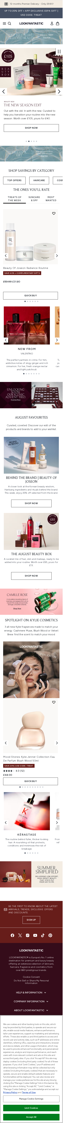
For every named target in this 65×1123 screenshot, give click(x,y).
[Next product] (56, 742)
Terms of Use (29, 1092)
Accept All (31, 1117)
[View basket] (57, 23)
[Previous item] (5, 255)
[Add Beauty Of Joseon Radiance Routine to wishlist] (54, 213)
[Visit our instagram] (27, 935)
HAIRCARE (39, 180)
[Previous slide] (3, 91)
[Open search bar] (9, 23)
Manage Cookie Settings (31, 1099)
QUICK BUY (30, 295)
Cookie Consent (31, 977)
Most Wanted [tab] (51, 199)
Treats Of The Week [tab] (14, 199)
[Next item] (56, 255)
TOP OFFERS (14, 180)
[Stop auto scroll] (59, 51)
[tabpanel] (31, 255)
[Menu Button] (3, 23)
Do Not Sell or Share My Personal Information (31, 982)
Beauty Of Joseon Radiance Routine (25, 267)
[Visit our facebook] (12, 935)
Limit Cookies (31, 1108)
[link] (51, 23)
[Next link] (56, 340)
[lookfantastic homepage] (31, 23)
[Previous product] (5, 742)
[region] (31, 1069)
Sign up (31, 920)
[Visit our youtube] (35, 935)
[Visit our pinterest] (50, 935)
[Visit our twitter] (20, 935)
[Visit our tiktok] (43, 935)
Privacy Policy (10, 1092)
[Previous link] (5, 340)
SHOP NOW (31, 128)
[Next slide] (59, 91)
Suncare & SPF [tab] (34, 199)
